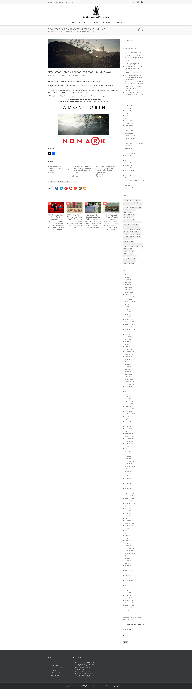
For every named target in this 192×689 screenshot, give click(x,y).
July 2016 (127, 531)
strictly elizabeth (129, 251)
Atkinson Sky (61, 181)
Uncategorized (129, 183)
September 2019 (130, 466)
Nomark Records (130, 153)
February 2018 (129, 493)
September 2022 (130, 389)
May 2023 (128, 369)
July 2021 (127, 419)
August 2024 (128, 332)
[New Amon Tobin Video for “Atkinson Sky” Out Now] (84, 53)
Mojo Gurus (128, 148)
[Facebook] (130, 2)
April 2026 (128, 284)
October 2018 (129, 481)
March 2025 (128, 317)
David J (126, 207)
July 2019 (127, 468)
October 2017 (129, 501)
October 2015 (129, 550)
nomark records (135, 234)
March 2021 (128, 429)
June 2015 (128, 560)
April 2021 (128, 426)
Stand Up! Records (130, 170)
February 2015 (129, 570)
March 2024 (128, 344)
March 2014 (128, 598)
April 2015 (128, 565)
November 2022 (129, 384)
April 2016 (128, 538)
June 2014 (128, 590)
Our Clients (93, 22)
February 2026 (129, 289)
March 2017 (128, 516)
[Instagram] (138, 2)
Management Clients (56, 668)
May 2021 (128, 424)
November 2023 (129, 354)
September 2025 (130, 302)
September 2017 (130, 503)
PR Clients (53, 670)
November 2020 (129, 439)
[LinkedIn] (142, 2)
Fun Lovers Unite (129, 217)
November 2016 (129, 523)
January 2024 (129, 349)
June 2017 (128, 508)
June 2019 (128, 471)
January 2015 (129, 573)
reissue (138, 236)
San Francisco (128, 239)
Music (62, 31)
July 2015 (127, 558)
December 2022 (129, 381)
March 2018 (128, 491)
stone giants (128, 249)
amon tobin (52, 181)
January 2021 (129, 434)
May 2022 (128, 399)
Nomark (69, 181)
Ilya (126, 140)
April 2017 (128, 513)
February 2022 (129, 401)
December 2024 (129, 322)
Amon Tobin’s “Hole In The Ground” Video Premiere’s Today (58, 168)
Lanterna (126, 224)
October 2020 (129, 441)
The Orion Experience (130, 256)
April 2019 (128, 476)
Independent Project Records (134, 143)
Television (128, 175)
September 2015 (130, 553)
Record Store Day (129, 236)
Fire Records (127, 212)
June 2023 (128, 366)
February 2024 (129, 347)
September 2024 (130, 329)
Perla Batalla (129, 158)
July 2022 (127, 394)
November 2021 (129, 409)
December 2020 (129, 436)
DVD (140, 207)
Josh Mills (64, 75)
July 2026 (127, 277)
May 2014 (128, 593)
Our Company (82, 22)
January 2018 (129, 496)
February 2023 (129, 376)
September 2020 (130, 444)
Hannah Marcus (130, 138)
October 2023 (129, 357)
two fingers (127, 261)
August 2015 (128, 555)
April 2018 (128, 488)
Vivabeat (127, 185)
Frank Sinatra (129, 131)
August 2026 (128, 274)
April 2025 (128, 314)
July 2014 (127, 588)
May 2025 (128, 312)
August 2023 (128, 361)
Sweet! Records (128, 253)
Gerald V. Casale (130, 135)
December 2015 (129, 545)
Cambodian (136, 202)
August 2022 (128, 391)
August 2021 (128, 416)
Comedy (127, 116)
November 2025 (129, 297)
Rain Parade (128, 165)
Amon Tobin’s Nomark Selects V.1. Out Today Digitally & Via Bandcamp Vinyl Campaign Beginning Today (105, 170)
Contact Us (118, 22)
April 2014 (128, 595)
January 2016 (129, 543)
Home (72, 22)
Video (75, 181)
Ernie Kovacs (129, 123)
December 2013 (129, 603)
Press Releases (106, 22)
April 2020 (128, 456)
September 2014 (130, 583)
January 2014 (129, 600)
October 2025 (129, 299)
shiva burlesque (129, 244)
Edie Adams (128, 121)
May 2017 (128, 511)
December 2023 (129, 352)
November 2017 (129, 498)
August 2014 (128, 585)
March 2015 (128, 568)
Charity (127, 113)
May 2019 (128, 473)
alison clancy (128, 200)
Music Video (127, 231)
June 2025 (128, 309)
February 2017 (129, 518)
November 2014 (129, 578)
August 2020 (128, 446)
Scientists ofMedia (123, 686)
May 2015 (128, 563)
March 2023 (128, 374)
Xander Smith (129, 188)
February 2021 (129, 431)
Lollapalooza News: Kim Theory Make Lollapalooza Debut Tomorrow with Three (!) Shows (134, 92)
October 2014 (129, 580)
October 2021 (129, 411)
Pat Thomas (128, 155)
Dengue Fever (129, 118)
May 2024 (128, 339)
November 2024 (129, 324)
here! (98, 81)
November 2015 (129, 548)
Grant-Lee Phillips (129, 219)
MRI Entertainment (129, 229)
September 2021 (130, 414)
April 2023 (128, 371)
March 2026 (128, 287)
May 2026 (128, 282)
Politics (127, 160)
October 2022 (129, 386)
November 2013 (129, 605)
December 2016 (129, 521)
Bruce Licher (127, 202)
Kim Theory (128, 145)
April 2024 (128, 342)
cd (142, 202)
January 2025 (129, 319)
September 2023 (130, 359)
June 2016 (128, 533)
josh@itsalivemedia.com (57, 2)
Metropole (127, 227)
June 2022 (128, 396)
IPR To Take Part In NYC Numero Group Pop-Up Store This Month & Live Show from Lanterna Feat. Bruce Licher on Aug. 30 (74, 221)
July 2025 (127, 307)
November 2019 (129, 461)
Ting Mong (127, 258)
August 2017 (128, 506)
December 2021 (129, 406)
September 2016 (130, 526)
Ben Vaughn (128, 111)
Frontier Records (129, 214)
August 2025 (128, 304)
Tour (133, 258)
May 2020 (128, 453)
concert (138, 205)
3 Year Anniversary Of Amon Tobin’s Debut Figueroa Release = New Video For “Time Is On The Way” (82, 170)
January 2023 (129, 379)
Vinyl (134, 261)
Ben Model (128, 108)
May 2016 (128, 536)
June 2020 (128, 451)
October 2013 (129, 608)
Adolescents (128, 106)
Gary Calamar (129, 133)
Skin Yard (128, 168)
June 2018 (128, 483)
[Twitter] (134, 2)
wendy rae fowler (129, 263)
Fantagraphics (129, 126)
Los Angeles (134, 224)
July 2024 (127, 334)
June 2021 (128, 421)
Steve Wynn (128, 173)
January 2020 (129, 458)
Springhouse (139, 244)
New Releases (136, 231)
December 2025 (129, 294)
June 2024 (128, 337)
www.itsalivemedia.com (103, 101)
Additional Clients (55, 673)
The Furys (128, 178)
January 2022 (129, 404)
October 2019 (129, 463)
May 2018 (128, 486)
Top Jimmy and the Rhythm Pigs (134, 180)
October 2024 (129, 327)
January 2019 (129, 478)
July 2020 (127, 449)
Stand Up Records (129, 246)
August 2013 (128, 610)
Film (126, 128)
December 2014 (129, 575)
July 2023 (127, 364)
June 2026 (128, 279)
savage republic (128, 241)
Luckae (103, 686)
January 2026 (129, 292)
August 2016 (128, 528)
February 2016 (129, 541)
